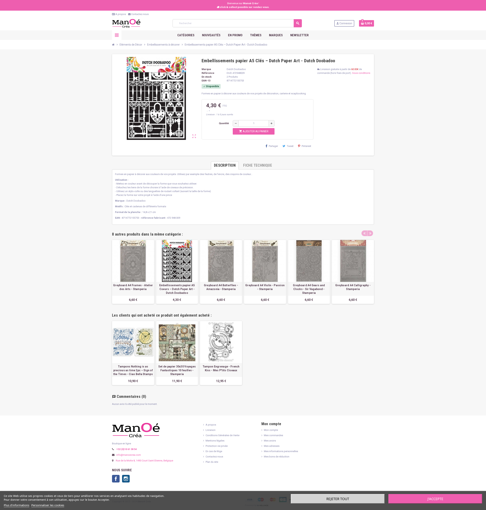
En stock (206, 76)
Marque (206, 69)
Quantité (224, 123)
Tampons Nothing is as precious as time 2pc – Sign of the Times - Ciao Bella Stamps (133, 370)
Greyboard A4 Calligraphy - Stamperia (353, 287)
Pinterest (306, 146)
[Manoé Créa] (126, 23)
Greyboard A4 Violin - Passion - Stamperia (265, 287)
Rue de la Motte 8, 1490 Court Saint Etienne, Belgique (144, 460)
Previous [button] (364, 233)
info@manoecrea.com (128, 454)
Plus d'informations (16, 505)
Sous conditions (361, 73)
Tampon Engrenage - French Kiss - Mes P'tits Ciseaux (221, 368)
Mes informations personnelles (281, 451)
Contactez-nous (140, 14)
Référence (208, 73)
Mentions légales (215, 440)
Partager (273, 146)
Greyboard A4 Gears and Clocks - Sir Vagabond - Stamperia (309, 289)
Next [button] (370, 233)
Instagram (126, 478)
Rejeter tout (337, 499)
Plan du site (212, 461)
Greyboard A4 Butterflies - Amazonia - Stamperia (221, 287)
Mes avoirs (270, 440)
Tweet (290, 146)
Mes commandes (273, 435)
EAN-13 (206, 80)
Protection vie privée (217, 446)
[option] (133, 272)
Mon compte (271, 430)
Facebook (116, 478)
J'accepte (435, 499)
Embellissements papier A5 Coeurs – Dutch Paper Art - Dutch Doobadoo (177, 289)
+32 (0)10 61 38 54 (126, 449)
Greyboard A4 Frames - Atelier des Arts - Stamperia (133, 287)
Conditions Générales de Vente (222, 435)
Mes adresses (271, 446)
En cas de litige (214, 451)
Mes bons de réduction (276, 456)
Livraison (210, 430)
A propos (120, 14)
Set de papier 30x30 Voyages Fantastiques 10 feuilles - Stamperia (177, 370)
